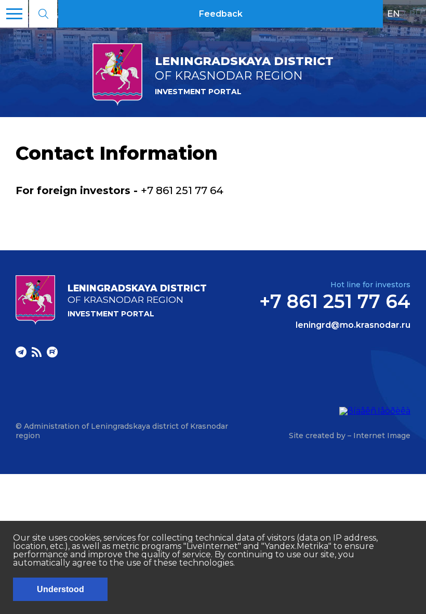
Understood (60, 589)
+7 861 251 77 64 (334, 301)
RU (415, 13)
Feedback (221, 14)
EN (393, 13)
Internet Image (381, 435)
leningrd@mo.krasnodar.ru (353, 325)
